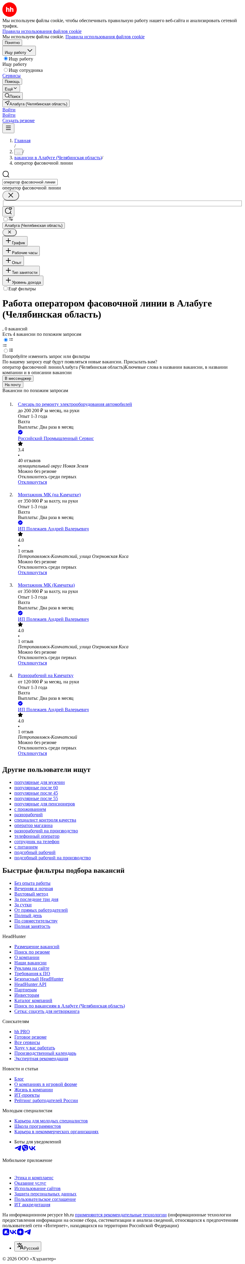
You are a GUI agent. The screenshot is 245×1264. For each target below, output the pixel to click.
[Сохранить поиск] (8, 211)
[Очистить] (10, 196)
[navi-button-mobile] (8, 128)
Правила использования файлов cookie (105, 36)
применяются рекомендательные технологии (121, 1214)
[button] (9, 109)
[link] (12, 96)
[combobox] (30, 182)
